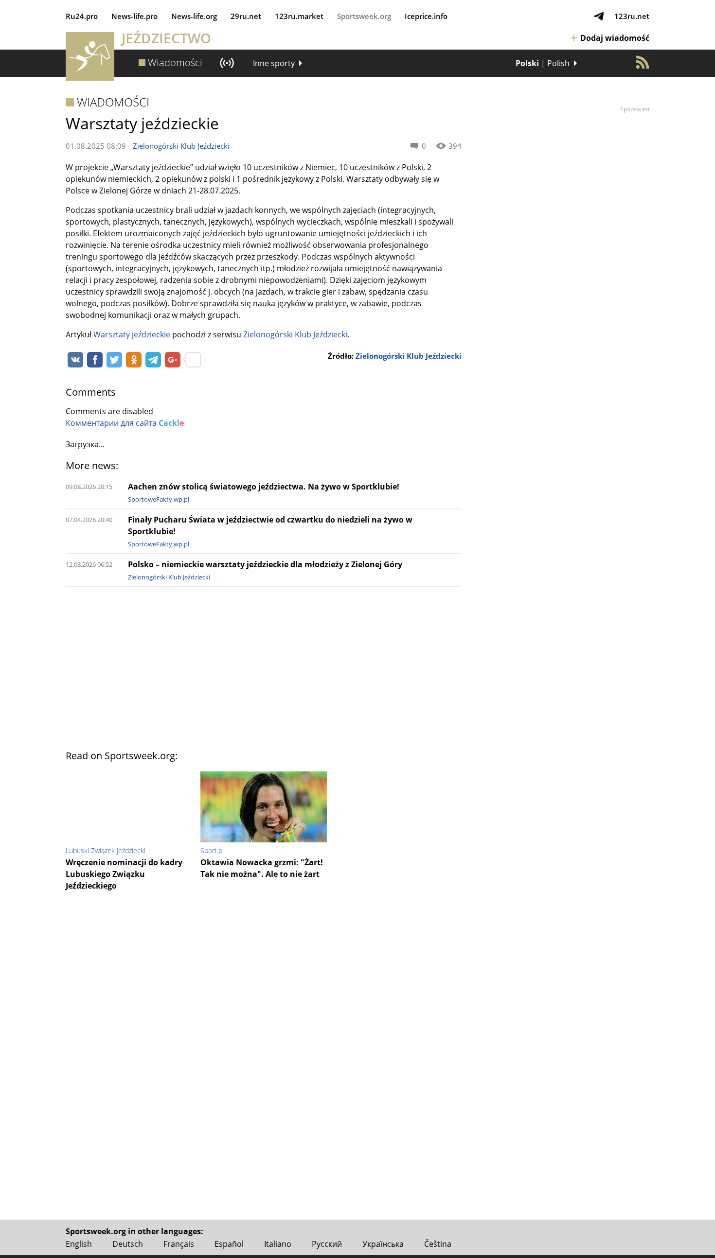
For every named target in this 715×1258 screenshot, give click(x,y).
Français (178, 1244)
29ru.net (246, 16)
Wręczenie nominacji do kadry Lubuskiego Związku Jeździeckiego (124, 874)
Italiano (277, 1244)
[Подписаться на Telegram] (599, 16)
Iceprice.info (426, 16)
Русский (327, 1244)
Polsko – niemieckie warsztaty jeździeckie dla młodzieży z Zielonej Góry (265, 564)
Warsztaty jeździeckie (131, 334)
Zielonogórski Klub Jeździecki (181, 146)
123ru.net (631, 16)
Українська (383, 1244)
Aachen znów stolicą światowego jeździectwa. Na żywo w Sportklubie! (263, 486)
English (79, 1244)
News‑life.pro (134, 16)
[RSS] (642, 62)
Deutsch (127, 1244)
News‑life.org (194, 16)
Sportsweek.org (364, 16)
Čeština (437, 1244)
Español (229, 1244)
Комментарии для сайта (125, 423)
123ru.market (299, 16)
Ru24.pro (82, 16)
